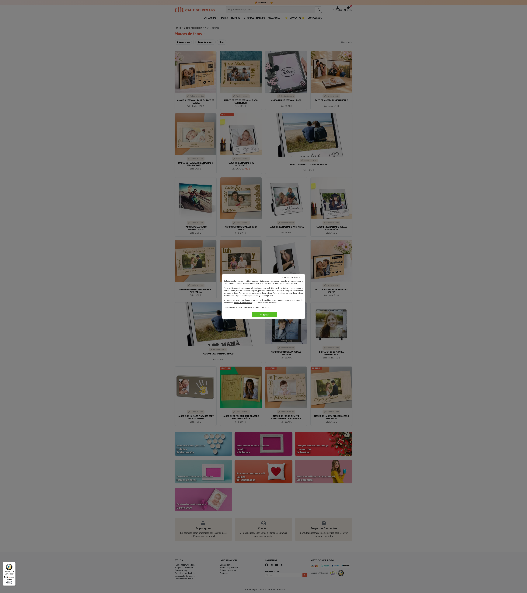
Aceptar (264, 314)
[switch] (9, 582)
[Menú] (14, 563)
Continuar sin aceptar (291, 278)
